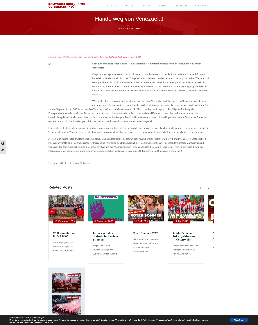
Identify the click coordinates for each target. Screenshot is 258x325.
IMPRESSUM (181, 6)
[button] (207, 187)
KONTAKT (163, 6)
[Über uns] (66, 283)
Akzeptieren (239, 320)
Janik (137, 29)
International (74, 163)
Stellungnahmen (87, 163)
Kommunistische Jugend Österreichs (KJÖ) (66, 5)
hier (50, 322)
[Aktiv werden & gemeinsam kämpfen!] (66, 305)
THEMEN (147, 6)
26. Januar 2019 (125, 29)
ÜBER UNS (130, 6)
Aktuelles (63, 163)
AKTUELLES (112, 6)
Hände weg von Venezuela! (129, 19)
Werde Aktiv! (201, 6)
